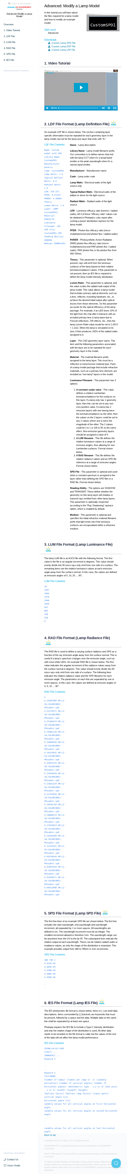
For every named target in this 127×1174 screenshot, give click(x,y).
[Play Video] (47, 108)
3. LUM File (9, 42)
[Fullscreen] (115, 108)
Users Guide (13, 1165)
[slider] (79, 108)
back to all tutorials (21, 3)
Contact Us (12, 1159)
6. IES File (9, 60)
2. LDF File (9, 36)
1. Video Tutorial (12, 30)
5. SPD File (9, 54)
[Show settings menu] (109, 108)
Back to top (50, 1135)
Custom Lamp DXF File (62, 46)
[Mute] (103, 108)
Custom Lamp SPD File (63, 43)
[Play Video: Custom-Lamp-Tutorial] (81, 87)
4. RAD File (9, 48)
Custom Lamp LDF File (62, 49)
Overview (8, 24)
